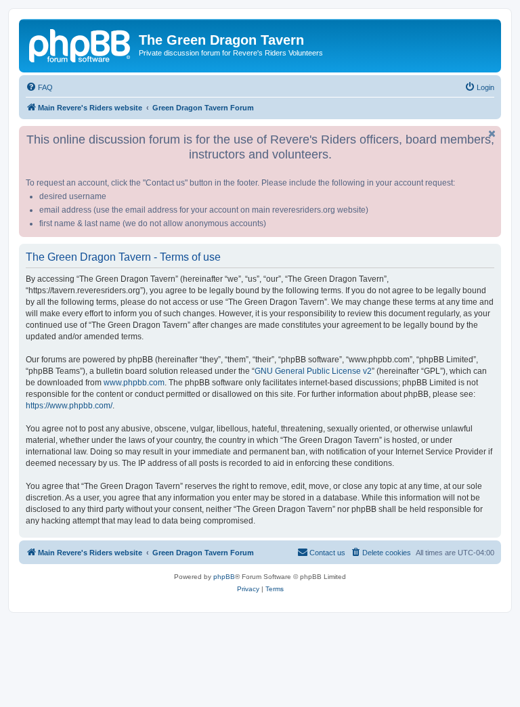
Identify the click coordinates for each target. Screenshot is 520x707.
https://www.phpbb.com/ (69, 405)
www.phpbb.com (134, 382)
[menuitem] (39, 87)
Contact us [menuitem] (327, 553)
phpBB (224, 576)
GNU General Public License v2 (313, 371)
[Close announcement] (492, 134)
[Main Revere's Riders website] (80, 44)
